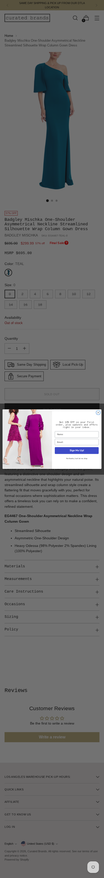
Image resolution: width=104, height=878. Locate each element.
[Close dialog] (98, 412)
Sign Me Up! (77, 450)
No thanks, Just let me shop (76, 458)
